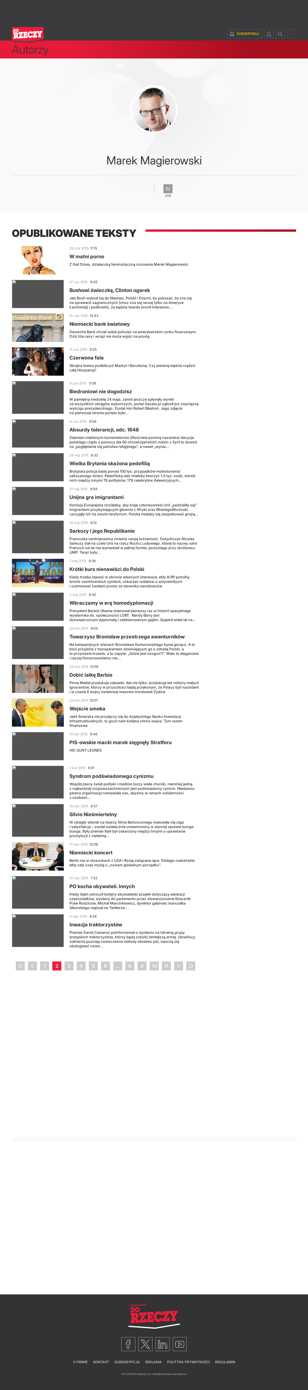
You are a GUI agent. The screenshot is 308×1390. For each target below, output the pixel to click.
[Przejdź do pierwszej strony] (20, 965)
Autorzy (30, 49)
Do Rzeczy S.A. (143, 1374)
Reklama (153, 1362)
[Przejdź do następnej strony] (178, 965)
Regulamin (225, 1362)
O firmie (80, 1362)
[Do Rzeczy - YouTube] (180, 1344)
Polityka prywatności (188, 1362)
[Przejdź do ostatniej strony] (190, 965)
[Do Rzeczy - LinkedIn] (163, 1344)
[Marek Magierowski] (154, 109)
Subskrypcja (127, 1362)
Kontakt (101, 1362)
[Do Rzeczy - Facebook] (128, 1344)
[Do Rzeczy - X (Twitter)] (145, 1344)
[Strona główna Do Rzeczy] (28, 35)
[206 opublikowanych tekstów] (167, 188)
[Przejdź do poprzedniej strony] (32, 965)
